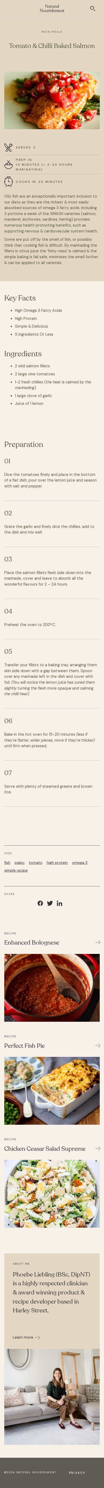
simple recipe (16, 870)
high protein (57, 862)
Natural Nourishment (52, 8)
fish (7, 862)
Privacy (77, 1473)
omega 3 (79, 862)
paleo (20, 862)
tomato (35, 862)
